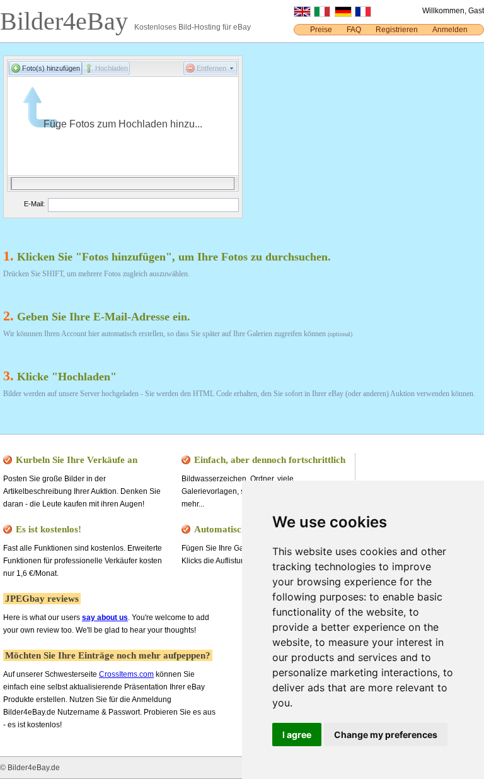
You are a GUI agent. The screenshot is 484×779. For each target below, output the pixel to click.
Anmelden (450, 29)
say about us (105, 617)
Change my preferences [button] (385, 734)
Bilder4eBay (67, 21)
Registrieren (397, 29)
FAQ (354, 29)
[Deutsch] (343, 14)
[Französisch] (363, 14)
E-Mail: (34, 204)
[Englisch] (302, 14)
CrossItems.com (126, 674)
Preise (321, 29)
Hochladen (111, 68)
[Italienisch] (322, 14)
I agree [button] (296, 734)
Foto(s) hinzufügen (51, 68)
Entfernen (211, 68)
